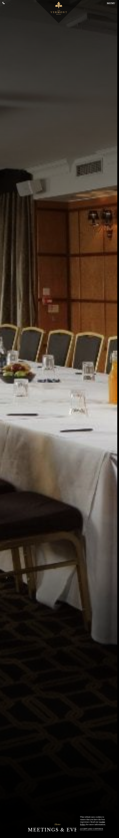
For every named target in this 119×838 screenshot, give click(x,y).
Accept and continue (91, 829)
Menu (111, 3)
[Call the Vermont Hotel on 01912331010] (3, 3)
